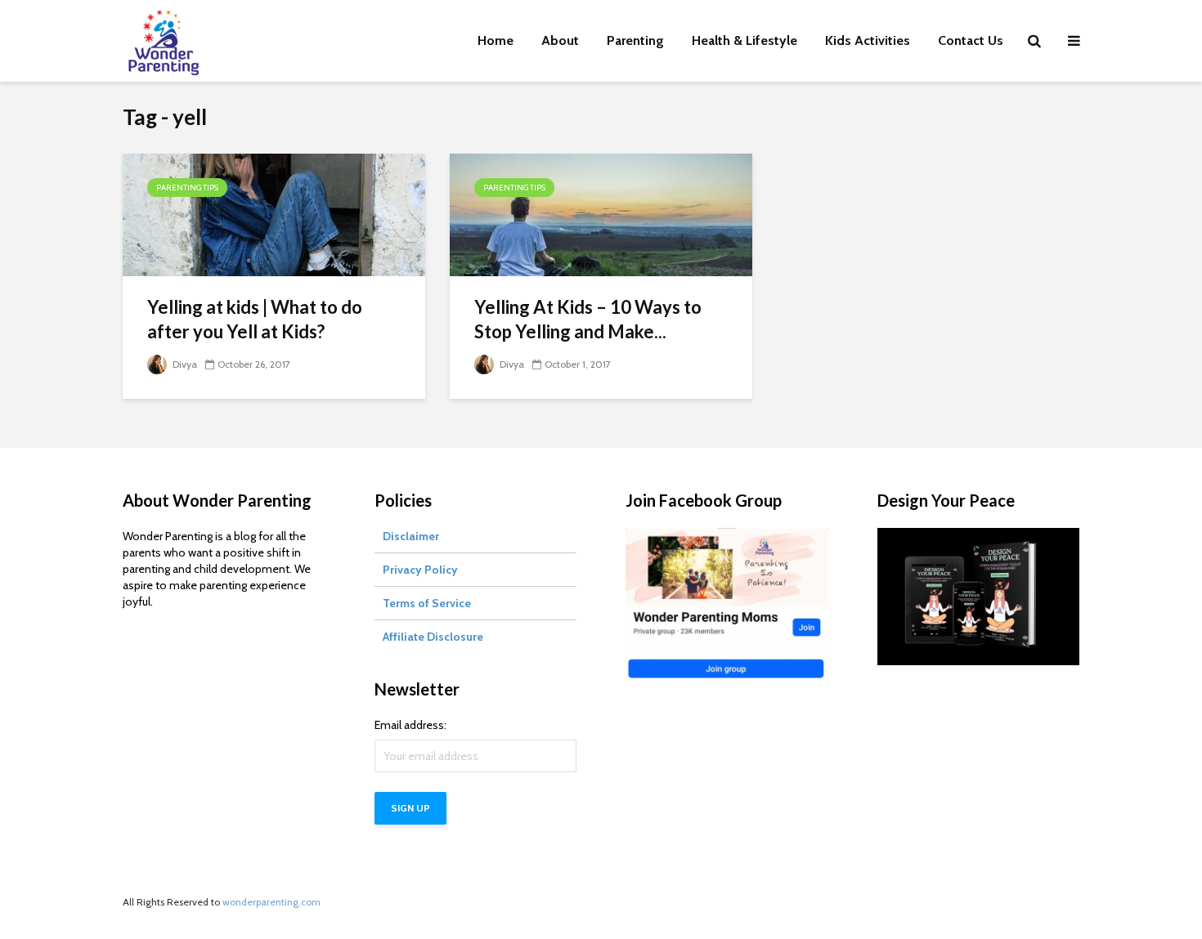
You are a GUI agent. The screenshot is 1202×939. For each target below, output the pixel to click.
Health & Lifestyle (744, 40)
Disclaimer (411, 536)
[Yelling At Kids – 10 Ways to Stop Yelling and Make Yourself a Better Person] (601, 213)
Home (496, 40)
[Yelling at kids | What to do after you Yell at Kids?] (274, 213)
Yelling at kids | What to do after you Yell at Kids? (254, 319)
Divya (183, 364)
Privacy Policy (420, 569)
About (560, 40)
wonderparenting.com (271, 902)
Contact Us (970, 40)
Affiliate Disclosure (433, 636)
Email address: (410, 725)
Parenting (635, 40)
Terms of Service (427, 603)
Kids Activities (867, 40)
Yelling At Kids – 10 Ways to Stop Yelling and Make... (588, 319)
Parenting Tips (187, 187)
